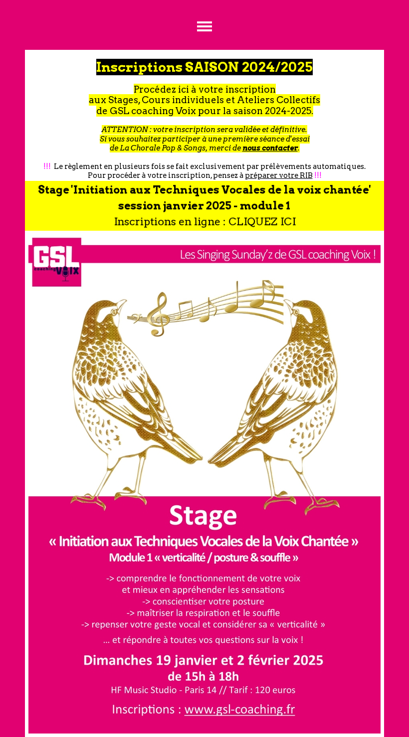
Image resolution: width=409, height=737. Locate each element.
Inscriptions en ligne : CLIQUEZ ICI (204, 221)
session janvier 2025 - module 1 (204, 205)
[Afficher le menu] (205, 26)
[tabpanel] (204, 115)
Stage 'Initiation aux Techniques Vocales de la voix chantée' (204, 189)
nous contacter (270, 148)
